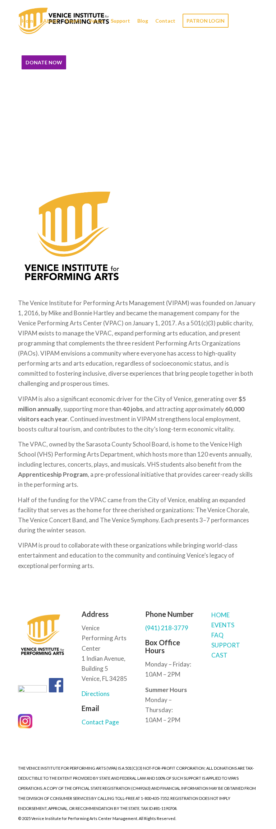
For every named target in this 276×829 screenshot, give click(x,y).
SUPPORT (225, 645)
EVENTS (222, 625)
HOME (220, 615)
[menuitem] (29, 21)
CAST (219, 655)
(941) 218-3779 (166, 628)
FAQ (217, 635)
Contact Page (100, 722)
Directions (96, 693)
